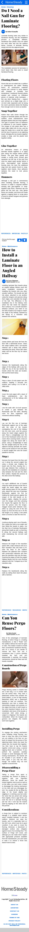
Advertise (14, 908)
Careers (14, 914)
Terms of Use (14, 917)
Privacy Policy (14, 920)
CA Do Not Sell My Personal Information (14, 925)
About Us (14, 904)
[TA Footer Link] (14, 895)
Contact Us (14, 911)
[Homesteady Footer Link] (14, 889)
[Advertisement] (14, 216)
